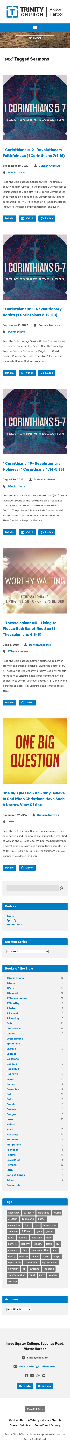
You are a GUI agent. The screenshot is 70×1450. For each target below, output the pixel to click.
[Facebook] (26, 1375)
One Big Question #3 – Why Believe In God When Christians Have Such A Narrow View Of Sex (34, 799)
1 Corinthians (16, 172)
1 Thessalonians (17, 651)
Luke (10, 821)
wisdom (53, 1275)
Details (9, 218)
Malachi (11, 1124)
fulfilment (27, 1231)
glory (39, 1231)
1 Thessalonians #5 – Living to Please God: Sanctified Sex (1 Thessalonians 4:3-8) (29, 629)
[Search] (61, 888)
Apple (10, 916)
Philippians (14, 1144)
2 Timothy (13, 1018)
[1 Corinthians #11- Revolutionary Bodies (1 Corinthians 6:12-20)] (35, 297)
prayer (57, 1256)
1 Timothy (13, 1003)
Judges (11, 1114)
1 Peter (11, 988)
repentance (14, 1262)
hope (49, 1237)
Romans (12, 1164)
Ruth (10, 1169)
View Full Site (35, 1409)
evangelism (14, 1225)
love (55, 1250)
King (25, 1250)
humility (12, 1243)
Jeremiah (13, 1089)
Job (9, 1094)
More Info (25, 1386)
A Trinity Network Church (44, 1420)
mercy (11, 1256)
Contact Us (16, 1420)
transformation (16, 1275)
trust (32, 1275)
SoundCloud (14, 924)
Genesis (12, 1063)
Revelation (14, 1159)
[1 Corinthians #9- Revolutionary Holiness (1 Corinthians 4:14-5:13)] (35, 451)
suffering (34, 1268)
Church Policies (20, 1425)
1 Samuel (12, 993)
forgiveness (49, 1225)
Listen (49, 218)
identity (25, 1243)
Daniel (11, 1033)
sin (24, 1268)
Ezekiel (11, 1053)
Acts (10, 1023)
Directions (44, 1386)
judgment (13, 1250)
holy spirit (37, 1237)
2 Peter (11, 1008)
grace (11, 1237)
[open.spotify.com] (43, 1375)
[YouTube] (32, 1375)
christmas (43, 1212)
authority (29, 1212)
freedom (13, 1231)
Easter (41, 1218)
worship (12, 1281)
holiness (23, 1237)
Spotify (11, 920)
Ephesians (13, 1043)
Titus (10, 1180)
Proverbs (13, 1149)
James (11, 1084)
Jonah (11, 1104)
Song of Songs (16, 1175)
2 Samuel (12, 1013)
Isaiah (10, 1079)
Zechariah (13, 1185)
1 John (11, 983)
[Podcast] (38, 1375)
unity (42, 1275)
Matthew (12, 1134)
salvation (13, 1268)
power (46, 1256)
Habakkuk (13, 1068)
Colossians (14, 1028)
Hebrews (12, 1073)
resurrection (31, 1262)
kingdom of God (40, 1250)
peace (35, 1256)
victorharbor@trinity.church (37, 1366)
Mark (10, 1129)
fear (36, 1225)
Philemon (13, 1139)
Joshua (11, 1109)
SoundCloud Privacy (47, 1425)
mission (23, 1256)
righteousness (50, 1262)
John (10, 1099)
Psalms (11, 1154)
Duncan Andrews (49, 165)
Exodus (11, 1048)
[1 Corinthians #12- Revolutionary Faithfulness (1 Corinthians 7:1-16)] (35, 137)
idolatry (38, 1243)
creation (12, 1218)
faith (27, 1225)
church (57, 1212)
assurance (14, 1212)
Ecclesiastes (15, 1038)
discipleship (27, 1218)
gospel (49, 1231)
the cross (48, 1268)
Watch (29, 218)
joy (57, 1243)
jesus (49, 1243)
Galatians (13, 1058)
